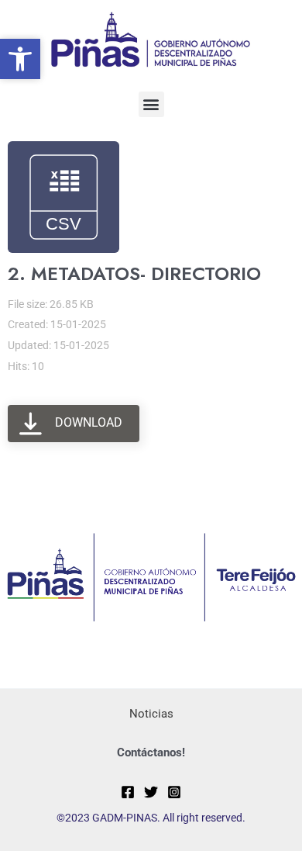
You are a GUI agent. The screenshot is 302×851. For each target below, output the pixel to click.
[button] (151, 104)
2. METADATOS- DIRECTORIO (134, 273)
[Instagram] (174, 792)
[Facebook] (128, 792)
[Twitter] (151, 792)
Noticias (151, 714)
